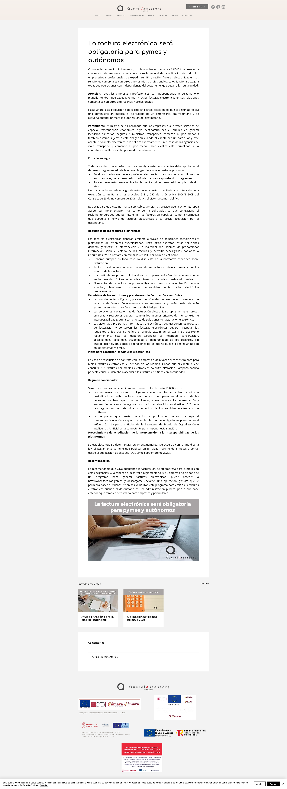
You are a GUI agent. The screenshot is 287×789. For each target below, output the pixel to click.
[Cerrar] (283, 784)
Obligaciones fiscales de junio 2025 (142, 618)
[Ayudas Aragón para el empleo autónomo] (98, 600)
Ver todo (205, 583)
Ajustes (259, 783)
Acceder (44, 785)
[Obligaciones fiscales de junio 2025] (143, 600)
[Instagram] (223, 7)
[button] (121, 15)
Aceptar (273, 783)
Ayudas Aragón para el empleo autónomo (97, 618)
